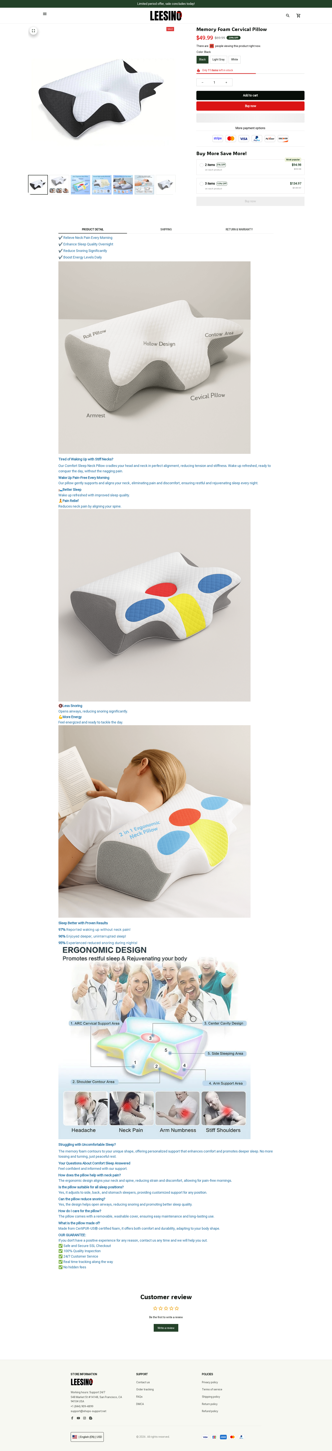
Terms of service (212, 1389)
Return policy (209, 1404)
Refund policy (210, 1411)
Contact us (143, 1382)
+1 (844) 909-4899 (82, 1406)
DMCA (140, 1404)
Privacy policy (210, 1382)
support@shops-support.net (88, 1411)
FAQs (139, 1396)
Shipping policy (211, 1396)
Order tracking (145, 1389)
